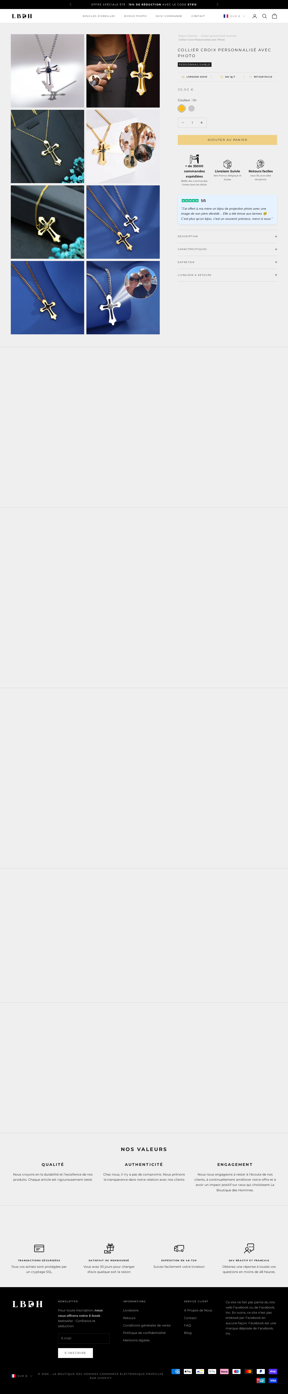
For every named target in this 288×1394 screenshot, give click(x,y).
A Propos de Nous (198, 1310)
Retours (129, 1318)
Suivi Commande (169, 16)
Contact (198, 16)
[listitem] (194, 77)
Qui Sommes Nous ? (219, 1091)
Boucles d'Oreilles (99, 16)
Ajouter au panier (228, 140)
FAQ (187, 1325)
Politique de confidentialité (144, 1333)
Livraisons (131, 1310)
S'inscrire (75, 1353)
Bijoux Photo (135, 16)
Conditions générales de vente (147, 1325)
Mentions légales (136, 1340)
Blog (188, 1333)
